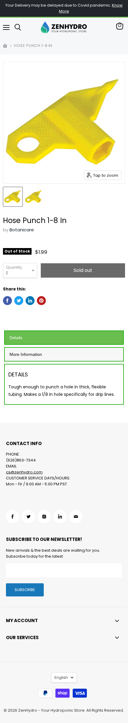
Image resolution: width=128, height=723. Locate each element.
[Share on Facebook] (7, 300)
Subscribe (25, 590)
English (61, 677)
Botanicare (22, 230)
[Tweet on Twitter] (18, 300)
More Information (26, 354)
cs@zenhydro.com (24, 472)
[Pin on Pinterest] (41, 300)
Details (16, 337)
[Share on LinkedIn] (30, 300)
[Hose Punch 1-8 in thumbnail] (12, 196)
